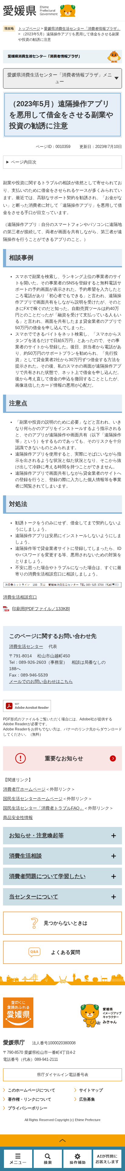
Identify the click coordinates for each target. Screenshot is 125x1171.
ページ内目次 (23, 162)
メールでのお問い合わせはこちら (41, 681)
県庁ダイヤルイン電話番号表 (62, 1074)
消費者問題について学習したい (47, 876)
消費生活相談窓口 (20, 597)
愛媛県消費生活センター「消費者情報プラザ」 (82, 28)
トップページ (29, 28)
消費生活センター (26, 646)
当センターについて (33, 897)
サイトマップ (91, 1090)
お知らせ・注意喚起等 (36, 835)
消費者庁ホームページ (24, 789)
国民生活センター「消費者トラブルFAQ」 (43, 808)
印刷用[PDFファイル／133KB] (41, 608)
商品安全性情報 (18, 817)
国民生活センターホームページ (32, 798)
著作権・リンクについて (29, 1099)
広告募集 (87, 1099)
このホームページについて (31, 1090)
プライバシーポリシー (27, 1108)
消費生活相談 (25, 856)
